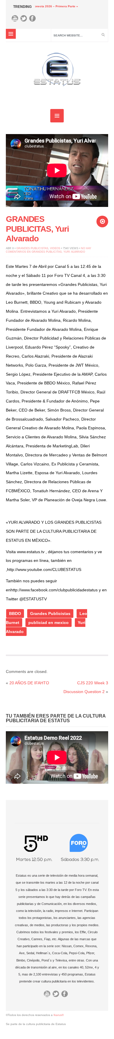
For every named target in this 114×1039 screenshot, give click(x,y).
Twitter (25, 19)
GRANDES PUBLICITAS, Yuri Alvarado (37, 229)
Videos (55, 248)
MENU (11, 34)
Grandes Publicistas (32, 248)
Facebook (34, 19)
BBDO (15, 613)
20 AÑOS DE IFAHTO (29, 683)
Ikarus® (58, 1015)
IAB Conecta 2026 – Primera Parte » (43, 6)
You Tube (16, 19)
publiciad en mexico (48, 622)
